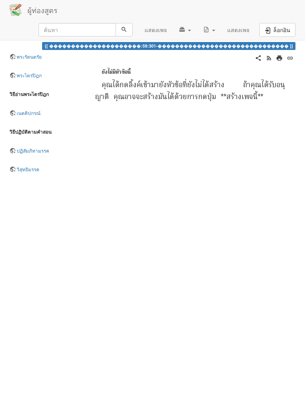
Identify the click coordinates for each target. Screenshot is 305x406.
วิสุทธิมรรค (28, 169)
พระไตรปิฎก (29, 75)
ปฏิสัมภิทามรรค (33, 150)
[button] (185, 30)
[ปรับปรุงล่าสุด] (269, 57)
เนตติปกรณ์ (29, 112)
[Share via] (258, 57)
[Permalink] (290, 57)
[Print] (279, 57)
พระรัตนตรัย (29, 56)
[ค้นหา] (124, 29)
